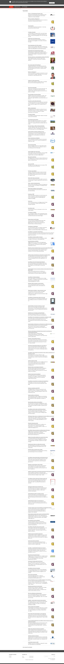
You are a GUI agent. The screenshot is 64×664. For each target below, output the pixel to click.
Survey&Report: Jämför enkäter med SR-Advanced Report (36, 409)
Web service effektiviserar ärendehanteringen (35, 593)
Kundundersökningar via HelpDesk (33, 241)
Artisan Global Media (12, 8)
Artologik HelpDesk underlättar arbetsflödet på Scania (36, 131)
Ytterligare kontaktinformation (29, 659)
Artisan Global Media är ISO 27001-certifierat (34, 45)
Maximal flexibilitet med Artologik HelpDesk (34, 94)
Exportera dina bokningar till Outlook (33, 540)
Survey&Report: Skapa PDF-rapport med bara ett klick (36, 526)
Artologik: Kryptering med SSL (32, 360)
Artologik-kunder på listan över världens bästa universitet (36, 444)
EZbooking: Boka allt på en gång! (33, 423)
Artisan (17, 8)
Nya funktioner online (31, 208)
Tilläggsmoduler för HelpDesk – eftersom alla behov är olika (37, 290)
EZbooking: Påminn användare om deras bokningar (35, 283)
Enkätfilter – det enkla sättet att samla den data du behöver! (37, 600)
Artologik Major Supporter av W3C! (33, 642)
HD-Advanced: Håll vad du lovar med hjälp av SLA (35, 486)
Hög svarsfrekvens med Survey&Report (34, 520)
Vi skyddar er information (32, 32)
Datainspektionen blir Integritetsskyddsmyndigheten (35, 50)
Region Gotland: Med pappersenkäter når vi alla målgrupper (37, 613)
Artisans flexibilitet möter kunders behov (34, 151)
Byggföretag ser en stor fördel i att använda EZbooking (36, 312)
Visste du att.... (30, 201)
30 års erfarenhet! (30, 25)
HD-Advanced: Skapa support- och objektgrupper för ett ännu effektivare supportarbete (41, 416)
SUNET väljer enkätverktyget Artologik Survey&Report (36, 628)
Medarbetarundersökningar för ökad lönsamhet (35, 586)
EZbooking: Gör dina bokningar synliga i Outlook (35, 464)
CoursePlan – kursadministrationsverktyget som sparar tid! (36, 547)
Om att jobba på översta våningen (33, 119)
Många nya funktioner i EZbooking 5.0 (33, 18)
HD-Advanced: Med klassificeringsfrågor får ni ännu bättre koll (37, 345)
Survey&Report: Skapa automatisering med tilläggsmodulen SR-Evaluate (39, 430)
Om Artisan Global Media (51, 658)
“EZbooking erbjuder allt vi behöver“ (33, 635)
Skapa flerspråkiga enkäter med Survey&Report (35, 402)
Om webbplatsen (53, 659)
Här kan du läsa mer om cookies (23, 2)
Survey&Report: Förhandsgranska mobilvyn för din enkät (36, 297)
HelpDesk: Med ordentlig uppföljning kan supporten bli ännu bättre (38, 437)
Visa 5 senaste (25, 647)
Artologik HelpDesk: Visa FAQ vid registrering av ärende (36, 305)
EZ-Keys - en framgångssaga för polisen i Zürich (35, 13)
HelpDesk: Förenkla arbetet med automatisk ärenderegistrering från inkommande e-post (41, 471)
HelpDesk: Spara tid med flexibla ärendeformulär (35, 533)
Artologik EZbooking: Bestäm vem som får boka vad (35, 500)
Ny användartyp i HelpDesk (32, 212)
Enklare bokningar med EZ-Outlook (33, 219)
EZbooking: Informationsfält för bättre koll (34, 338)
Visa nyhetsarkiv (29, 647)
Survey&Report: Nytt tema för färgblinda (34, 568)
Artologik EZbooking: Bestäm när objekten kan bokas (36, 493)
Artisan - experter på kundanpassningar (34, 183)
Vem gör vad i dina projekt (32, 144)
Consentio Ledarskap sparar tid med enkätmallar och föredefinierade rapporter (39, 507)
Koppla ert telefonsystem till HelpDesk (33, 606)
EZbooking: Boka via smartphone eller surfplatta (35, 449)
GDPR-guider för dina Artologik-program (34, 38)
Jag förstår (52, 2)
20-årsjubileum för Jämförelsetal (33, 226)
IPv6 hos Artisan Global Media (32, 574)
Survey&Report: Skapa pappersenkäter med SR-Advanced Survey (38, 457)
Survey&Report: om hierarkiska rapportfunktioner (35, 231)
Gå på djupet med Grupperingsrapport (33, 554)
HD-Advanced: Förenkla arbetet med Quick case (35, 561)
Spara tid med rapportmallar (32, 87)
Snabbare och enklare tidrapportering (33, 80)
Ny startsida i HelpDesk (31, 114)
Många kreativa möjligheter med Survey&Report (35, 188)
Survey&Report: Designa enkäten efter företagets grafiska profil (37, 478)
